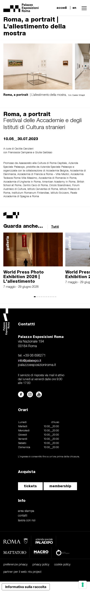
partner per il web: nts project (22, 572)
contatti (22, 515)
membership (60, 486)
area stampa (26, 511)
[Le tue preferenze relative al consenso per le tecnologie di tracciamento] (83, 585)
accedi (62, 7)
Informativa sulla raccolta (25, 587)
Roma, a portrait (26, 114)
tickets (30, 486)
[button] (83, 7)
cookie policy (62, 564)
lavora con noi (26, 520)
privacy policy (40, 564)
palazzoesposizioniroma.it (37, 365)
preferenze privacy (15, 564)
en (74, 7)
